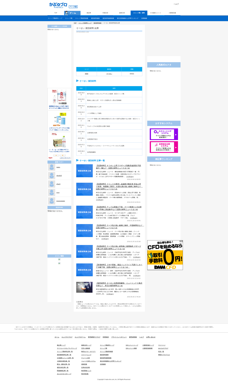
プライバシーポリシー (119, 337)
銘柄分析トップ (86, 345)
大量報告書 (172, 13)
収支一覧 (161, 351)
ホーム (57, 337)
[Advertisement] (92, 48)
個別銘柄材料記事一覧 (64, 355)
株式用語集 (84, 374)
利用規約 (106, 337)
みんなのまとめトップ (64, 374)
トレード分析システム (88, 361)
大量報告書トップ (148, 345)
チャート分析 (85, 358)
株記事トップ (61, 345)
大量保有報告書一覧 (63, 361)
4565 (86, 74)
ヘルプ (176, 4)
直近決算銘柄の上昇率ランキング (127, 18)
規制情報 (84, 364)
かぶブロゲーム (80, 337)
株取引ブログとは (164, 355)
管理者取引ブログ (94, 337)
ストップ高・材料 (139, 13)
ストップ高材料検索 (81, 18)
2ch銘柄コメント (155, 13)
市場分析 (105, 13)
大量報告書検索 (147, 348)
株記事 (89, 13)
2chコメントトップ (132, 345)
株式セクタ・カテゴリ (88, 351)
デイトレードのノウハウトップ (67, 348)
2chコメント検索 (131, 348)
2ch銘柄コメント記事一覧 (65, 358)
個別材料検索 (97, 23)
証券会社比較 (85, 367)
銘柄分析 (122, 13)
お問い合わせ (150, 337)
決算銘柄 (144, 18)
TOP (55, 13)
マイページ (161, 345)
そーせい (109, 74)
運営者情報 (133, 337)
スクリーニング (86, 355)
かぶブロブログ (67, 337)
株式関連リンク (86, 370)
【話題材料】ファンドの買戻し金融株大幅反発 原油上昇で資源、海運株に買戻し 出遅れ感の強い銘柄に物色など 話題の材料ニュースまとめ (119, 186)
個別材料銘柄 (95, 18)
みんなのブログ (163, 348)
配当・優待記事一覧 (63, 364)
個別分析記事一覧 (62, 367)
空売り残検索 (85, 348)
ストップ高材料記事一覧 (65, 351)
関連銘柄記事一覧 (62, 370)
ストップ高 (68, 18)
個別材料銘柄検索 (108, 18)
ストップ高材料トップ (55, 18)
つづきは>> (130, 176)
